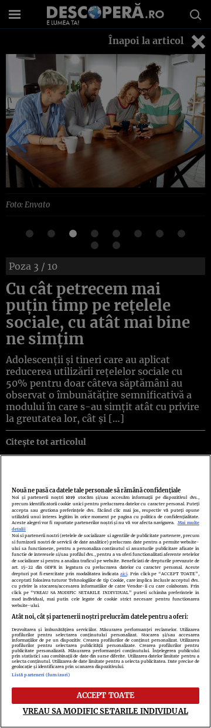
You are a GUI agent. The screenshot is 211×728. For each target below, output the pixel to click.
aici (123, 573)
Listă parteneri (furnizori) (41, 674)
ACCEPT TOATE (106, 695)
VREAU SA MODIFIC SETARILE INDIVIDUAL (105, 711)
